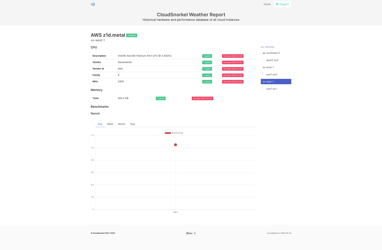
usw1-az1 (271, 88)
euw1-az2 (271, 74)
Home (267, 4)
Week (110, 123)
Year (132, 123)
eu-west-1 (268, 67)
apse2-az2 (272, 60)
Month (121, 123)
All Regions (267, 47)
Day (100, 123)
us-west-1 (268, 81)
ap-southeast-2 (271, 52)
